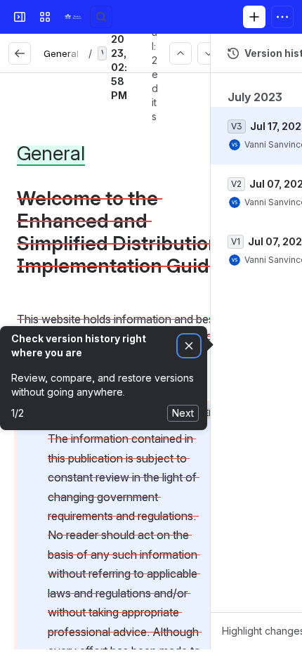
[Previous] (180, 53)
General (61, 53)
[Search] (101, 17)
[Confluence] (73, 17)
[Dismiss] (189, 346)
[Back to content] (19, 53)
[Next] (208, 53)
